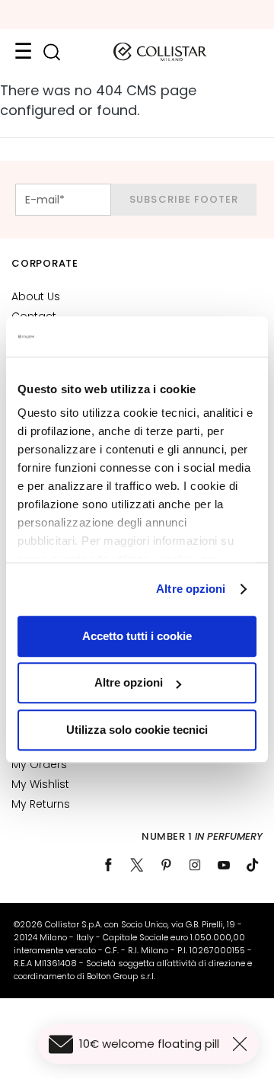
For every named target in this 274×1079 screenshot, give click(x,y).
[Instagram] (195, 865)
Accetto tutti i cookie (137, 635)
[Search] (51, 52)
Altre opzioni (190, 588)
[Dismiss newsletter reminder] (243, 1044)
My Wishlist (40, 784)
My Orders (39, 764)
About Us (35, 296)
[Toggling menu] (22, 52)
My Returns (40, 804)
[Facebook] (108, 865)
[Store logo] (159, 52)
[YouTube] (224, 865)
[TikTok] (253, 865)
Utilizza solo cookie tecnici (137, 729)
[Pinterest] (166, 865)
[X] (137, 865)
